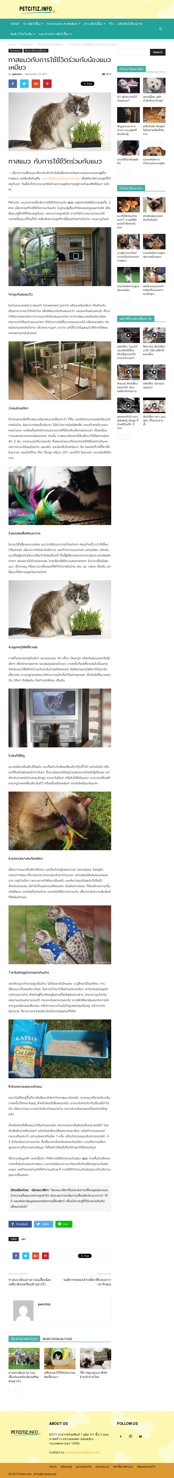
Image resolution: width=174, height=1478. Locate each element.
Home (12, 44)
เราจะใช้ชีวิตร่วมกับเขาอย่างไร (60, 178)
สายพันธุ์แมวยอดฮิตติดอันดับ (153, 218)
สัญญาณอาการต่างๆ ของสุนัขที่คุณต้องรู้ (127, 130)
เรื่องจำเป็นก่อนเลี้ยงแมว (36, 50)
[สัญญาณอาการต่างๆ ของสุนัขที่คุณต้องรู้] (128, 115)
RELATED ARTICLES (24, 1339)
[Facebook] (120, 1436)
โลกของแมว (15, 50)
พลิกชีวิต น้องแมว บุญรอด (153, 385)
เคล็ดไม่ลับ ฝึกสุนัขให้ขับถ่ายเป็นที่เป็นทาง (154, 130)
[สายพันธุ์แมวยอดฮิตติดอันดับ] (154, 204)
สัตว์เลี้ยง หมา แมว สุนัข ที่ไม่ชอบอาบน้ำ (154, 420)
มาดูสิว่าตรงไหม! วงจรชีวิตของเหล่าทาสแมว (128, 257)
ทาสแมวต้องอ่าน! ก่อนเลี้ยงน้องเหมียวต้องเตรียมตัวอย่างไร (29, 1282)
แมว (23, 1239)
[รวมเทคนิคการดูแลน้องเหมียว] (128, 274)
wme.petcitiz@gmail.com (83, 1452)
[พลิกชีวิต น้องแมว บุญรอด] (154, 372)
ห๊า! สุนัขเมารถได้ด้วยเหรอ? (127, 99)
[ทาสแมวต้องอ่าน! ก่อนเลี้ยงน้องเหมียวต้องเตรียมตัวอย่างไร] (24, 1358)
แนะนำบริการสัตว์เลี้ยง (54, 34)
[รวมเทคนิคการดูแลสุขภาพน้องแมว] (154, 241)
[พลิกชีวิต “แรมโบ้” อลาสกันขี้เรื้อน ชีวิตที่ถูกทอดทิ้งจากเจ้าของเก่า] (128, 335)
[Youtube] (140, 1436)
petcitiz (17, 74)
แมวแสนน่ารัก (83, 1466)
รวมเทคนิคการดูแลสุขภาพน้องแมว (154, 255)
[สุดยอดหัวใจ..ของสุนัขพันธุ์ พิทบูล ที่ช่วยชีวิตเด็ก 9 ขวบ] (128, 405)
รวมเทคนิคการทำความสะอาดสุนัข (154, 161)
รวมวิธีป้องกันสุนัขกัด (128, 161)
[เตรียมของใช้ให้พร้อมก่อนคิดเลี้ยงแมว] (59, 1358)
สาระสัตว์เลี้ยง (93, 24)
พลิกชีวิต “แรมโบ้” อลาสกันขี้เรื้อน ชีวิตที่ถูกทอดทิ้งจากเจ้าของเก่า (127, 352)
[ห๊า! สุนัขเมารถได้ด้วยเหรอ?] (128, 85)
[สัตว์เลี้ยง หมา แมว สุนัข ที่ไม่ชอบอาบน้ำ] (154, 405)
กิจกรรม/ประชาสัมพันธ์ (62, 24)
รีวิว (111, 24)
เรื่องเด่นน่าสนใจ (146, 1466)
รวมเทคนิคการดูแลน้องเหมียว (128, 288)
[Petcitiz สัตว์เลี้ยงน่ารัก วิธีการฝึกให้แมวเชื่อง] (154, 335)
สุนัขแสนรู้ (66, 1466)
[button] (160, 29)
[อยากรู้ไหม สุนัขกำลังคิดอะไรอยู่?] (154, 85)
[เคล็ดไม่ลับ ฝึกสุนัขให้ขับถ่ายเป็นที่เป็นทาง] (154, 115)
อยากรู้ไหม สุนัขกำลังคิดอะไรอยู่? (153, 99)
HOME (14, 24)
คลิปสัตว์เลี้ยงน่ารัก (130, 24)
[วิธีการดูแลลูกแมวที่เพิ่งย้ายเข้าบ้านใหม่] (95, 1358)
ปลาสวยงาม (102, 1466)
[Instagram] (130, 1436)
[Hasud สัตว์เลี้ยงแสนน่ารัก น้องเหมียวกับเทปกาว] (128, 372)
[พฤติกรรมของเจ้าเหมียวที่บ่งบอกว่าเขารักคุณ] (154, 274)
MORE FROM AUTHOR (57, 1339)
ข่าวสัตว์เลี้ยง (31, 24)
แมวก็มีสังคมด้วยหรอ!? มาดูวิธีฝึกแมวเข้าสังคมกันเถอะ (127, 221)
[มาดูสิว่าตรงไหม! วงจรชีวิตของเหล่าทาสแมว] (128, 241)
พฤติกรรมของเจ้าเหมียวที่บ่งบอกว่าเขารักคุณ (87, 1282)
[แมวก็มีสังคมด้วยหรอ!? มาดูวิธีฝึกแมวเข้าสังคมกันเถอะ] (128, 204)
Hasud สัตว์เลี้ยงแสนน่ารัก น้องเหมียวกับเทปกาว (127, 387)
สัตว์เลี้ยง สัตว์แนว (123, 1466)
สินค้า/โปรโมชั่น (21, 34)
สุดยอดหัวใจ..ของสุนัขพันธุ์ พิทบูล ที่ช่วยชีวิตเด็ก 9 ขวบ (127, 422)
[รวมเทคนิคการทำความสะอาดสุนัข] (154, 148)
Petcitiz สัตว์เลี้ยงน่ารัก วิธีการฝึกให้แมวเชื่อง (154, 350)
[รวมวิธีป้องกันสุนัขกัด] (128, 148)
